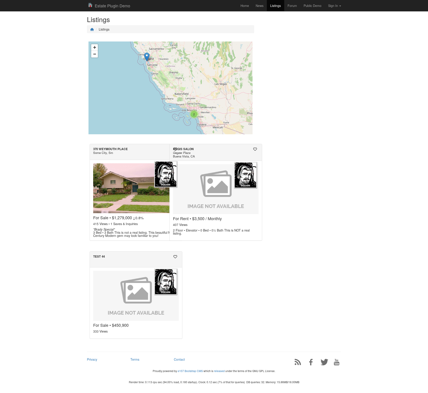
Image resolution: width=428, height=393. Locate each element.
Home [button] (245, 5)
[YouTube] (335, 363)
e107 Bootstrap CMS (190, 371)
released (219, 371)
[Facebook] (309, 363)
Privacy (92, 359)
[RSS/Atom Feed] (296, 363)
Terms (134, 359)
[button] (193, 114)
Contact (179, 359)
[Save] (175, 149)
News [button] (259, 5)
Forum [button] (292, 5)
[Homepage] (92, 29)
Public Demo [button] (312, 5)
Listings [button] (275, 5)
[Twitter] (322, 363)
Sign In (333, 5)
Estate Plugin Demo (112, 5)
